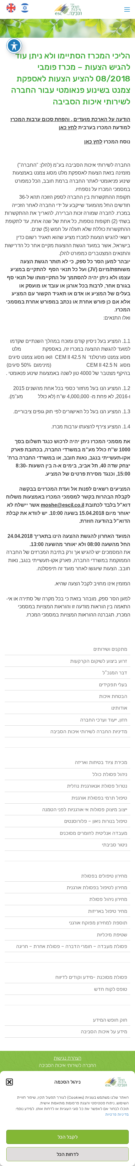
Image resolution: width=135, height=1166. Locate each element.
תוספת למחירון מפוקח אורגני (98, 923)
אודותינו (119, 708)
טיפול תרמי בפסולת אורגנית (99, 798)
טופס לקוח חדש (110, 989)
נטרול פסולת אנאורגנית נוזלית (97, 786)
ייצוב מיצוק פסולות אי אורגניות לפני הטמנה (84, 809)
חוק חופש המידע (110, 1020)
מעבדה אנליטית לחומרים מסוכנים (93, 833)
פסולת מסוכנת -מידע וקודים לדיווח (91, 977)
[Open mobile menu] (127, 9)
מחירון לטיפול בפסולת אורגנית (97, 887)
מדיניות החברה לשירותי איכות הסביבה (88, 731)
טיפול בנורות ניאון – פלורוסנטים (95, 821)
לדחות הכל (67, 1154)
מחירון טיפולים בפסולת (104, 876)
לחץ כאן (68, 127)
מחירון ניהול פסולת (108, 899)
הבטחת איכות (113, 696)
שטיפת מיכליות (112, 935)
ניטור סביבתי (114, 845)
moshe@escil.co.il (62, 505)
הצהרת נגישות (67, 1058)
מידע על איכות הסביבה (104, 1032)
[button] (9, 1082)
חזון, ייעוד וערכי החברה (103, 720)
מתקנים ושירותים (110, 649)
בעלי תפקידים (113, 685)
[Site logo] (67, 9)
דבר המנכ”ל (114, 673)
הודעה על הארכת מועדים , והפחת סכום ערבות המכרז (70, 119)
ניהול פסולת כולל (109, 774)
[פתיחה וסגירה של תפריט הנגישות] (14, 45)
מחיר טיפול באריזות (107, 911)
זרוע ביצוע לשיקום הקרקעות (98, 661)
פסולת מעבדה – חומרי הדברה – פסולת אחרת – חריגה (71, 946)
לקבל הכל (67, 1137)
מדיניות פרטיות (117, 1114)
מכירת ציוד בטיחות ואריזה (101, 762)
